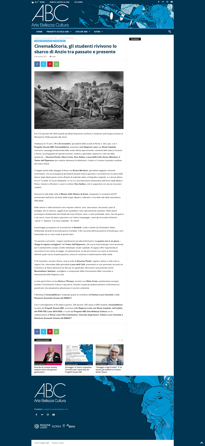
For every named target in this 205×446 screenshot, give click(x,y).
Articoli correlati (43, 340)
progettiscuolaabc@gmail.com (56, 409)
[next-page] (122, 340)
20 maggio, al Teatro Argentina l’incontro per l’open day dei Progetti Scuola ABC (78, 369)
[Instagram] (167, 2)
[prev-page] (118, 340)
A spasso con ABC (72, 364)
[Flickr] (163, 2)
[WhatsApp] (56, 64)
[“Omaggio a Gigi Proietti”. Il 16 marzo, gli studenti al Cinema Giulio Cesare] (110, 354)
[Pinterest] (50, 64)
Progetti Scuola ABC (58, 31)
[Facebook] (158, 2)
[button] (170, 32)
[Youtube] (171, 2)
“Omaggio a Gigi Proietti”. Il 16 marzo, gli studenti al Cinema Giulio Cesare (109, 369)
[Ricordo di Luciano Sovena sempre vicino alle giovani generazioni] (48, 354)
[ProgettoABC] (102, 16)
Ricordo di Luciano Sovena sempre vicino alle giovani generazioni (45, 369)
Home (39, 31)
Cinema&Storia (59, 41)
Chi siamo (78, 2)
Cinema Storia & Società (45, 38)
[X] (43, 64)
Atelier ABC (81, 31)
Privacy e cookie (58, 443)
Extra (97, 31)
